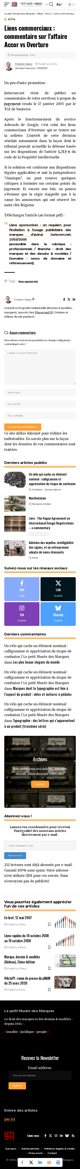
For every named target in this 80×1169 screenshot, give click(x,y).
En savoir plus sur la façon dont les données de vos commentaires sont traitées (40, 444)
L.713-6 (64, 152)
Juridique (37, 489)
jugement (12, 104)
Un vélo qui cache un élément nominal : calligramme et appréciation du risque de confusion (52, 479)
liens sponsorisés (28, 281)
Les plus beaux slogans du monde (36, 662)
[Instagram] (21, 614)
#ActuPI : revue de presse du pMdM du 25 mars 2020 (27, 981)
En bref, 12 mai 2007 (18, 917)
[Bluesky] (58, 614)
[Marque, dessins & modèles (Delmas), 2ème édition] (65, 961)
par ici (9, 1119)
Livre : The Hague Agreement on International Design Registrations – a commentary (51, 523)
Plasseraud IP (44, 312)
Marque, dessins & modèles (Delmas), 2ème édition (22, 959)
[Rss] (73, 1136)
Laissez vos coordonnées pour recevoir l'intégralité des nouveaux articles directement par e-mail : (40, 831)
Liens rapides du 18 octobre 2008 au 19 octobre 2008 (26, 938)
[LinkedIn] (74, 300)
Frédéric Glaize (23, 63)
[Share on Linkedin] (40, 1162)
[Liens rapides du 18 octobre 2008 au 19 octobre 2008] (65, 939)
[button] (8, 4)
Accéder (40, 784)
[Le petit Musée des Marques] (30, 4)
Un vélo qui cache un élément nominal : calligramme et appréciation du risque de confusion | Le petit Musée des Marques (37, 651)
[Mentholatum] (15, 504)
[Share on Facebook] (22, 1162)
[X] (69, 300)
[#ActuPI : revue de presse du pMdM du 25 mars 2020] (65, 982)
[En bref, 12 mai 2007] (65, 921)
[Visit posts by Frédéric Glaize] (8, 66)
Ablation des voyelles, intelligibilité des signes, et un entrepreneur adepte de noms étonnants (51, 547)
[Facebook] (64, 300)
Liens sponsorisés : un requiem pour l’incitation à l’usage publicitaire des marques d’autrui (40, 230)
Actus (11, 19)
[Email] (49, 1162)
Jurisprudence (52, 489)
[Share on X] (31, 1162)
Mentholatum (37, 498)
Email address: (40, 1068)
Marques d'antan (41, 503)
